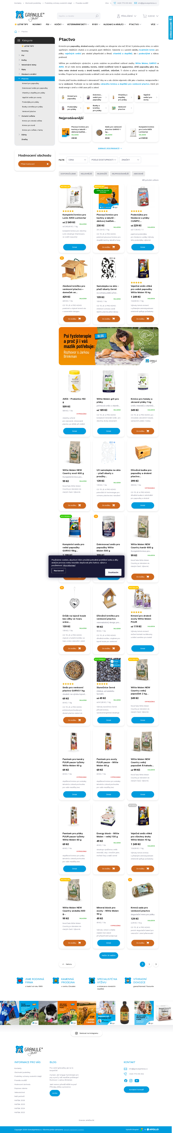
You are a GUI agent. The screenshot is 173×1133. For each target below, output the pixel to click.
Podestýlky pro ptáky (30, 102)
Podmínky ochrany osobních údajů (58, 3)
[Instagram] (131, 1080)
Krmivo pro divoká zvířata (32, 121)
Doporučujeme (68, 174)
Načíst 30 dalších (109, 955)
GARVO (153, 63)
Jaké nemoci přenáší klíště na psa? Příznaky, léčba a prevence (63, 1085)
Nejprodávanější (120, 174)
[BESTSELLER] (143, 671)
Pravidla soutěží (82, 3)
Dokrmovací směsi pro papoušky (35, 88)
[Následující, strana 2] (149, 964)
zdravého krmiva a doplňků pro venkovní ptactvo (125, 84)
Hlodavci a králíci (29, 74)
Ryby (24, 69)
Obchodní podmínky (33, 3)
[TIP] (74, 269)
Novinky (25, 51)
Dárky (24, 135)
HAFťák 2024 (19, 1108)
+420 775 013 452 (136, 1074)
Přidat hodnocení (27, 164)
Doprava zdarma (20, 1088)
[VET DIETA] (143, 817)
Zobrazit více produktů (108, 148)
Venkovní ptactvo (29, 111)
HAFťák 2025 (19, 1104)
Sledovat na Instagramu (89, 1033)
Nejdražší (102, 174)
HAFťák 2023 (19, 1112)
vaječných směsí (73, 53)
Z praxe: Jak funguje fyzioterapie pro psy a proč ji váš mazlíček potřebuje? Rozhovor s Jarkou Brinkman (64, 1077)
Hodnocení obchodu (22, 1084)
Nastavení (59, 570)
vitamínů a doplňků (122, 53)
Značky (25, 139)
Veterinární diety (29, 65)
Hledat (97, 16)
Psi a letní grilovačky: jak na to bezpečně (61, 1069)
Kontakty (17, 3)
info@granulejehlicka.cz (138, 1069)
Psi (23, 55)
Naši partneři (19, 1096)
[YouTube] (137, 1080)
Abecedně (138, 174)
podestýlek (144, 53)
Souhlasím (113, 572)
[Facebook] (126, 1080)
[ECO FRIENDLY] (74, 528)
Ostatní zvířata (28, 116)
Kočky (24, 60)
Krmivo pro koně (28, 125)
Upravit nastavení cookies (74, 1129)
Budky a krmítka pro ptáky (32, 107)
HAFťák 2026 (19, 1100)
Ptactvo (25, 79)
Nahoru (69, 964)
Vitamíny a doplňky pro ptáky (33, 93)
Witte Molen (141, 63)
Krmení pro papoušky (30, 83)
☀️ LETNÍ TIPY (28, 46)
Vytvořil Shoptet (132, 1129)
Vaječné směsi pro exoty (31, 97)
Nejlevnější (86, 174)
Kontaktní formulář (136, 1089)
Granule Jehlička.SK (86, 1120)
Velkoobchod (19, 1092)
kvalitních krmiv (147, 50)
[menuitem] (22, 24)
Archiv (54, 1093)
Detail (74, 247)
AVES (61, 66)
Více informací (69, 565)
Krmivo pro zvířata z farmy (32, 130)
